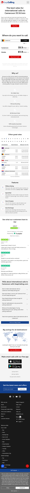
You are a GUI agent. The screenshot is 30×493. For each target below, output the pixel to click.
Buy (3, 430)
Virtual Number (5, 444)
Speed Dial (8, 193)
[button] (28, 2)
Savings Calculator (6, 446)
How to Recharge (6, 465)
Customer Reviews (5, 418)
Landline (4, 150)
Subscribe (22, 389)
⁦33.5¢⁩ (16, 156)
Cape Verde (7, 165)
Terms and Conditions (6, 411)
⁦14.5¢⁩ (16, 151)
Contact (18, 407)
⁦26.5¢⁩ (16, 174)
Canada (6, 160)
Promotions (5, 460)
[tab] (2, 138)
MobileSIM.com (19, 414)
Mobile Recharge (5, 455)
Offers (3, 451)
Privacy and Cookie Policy (7, 409)
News (2, 416)
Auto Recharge (9, 208)
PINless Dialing (9, 186)
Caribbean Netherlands (10, 171)
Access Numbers (6, 439)
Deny (7, 488)
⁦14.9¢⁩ (16, 150)
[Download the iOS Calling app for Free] (15, 361)
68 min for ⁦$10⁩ (25, 151)
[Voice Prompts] (3, 202)
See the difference (15, 350)
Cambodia (7, 148)
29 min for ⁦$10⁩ (25, 156)
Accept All (22, 488)
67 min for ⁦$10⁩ (25, 150)
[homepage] (14, 2)
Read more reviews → (15, 236)
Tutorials (4, 448)
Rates (3, 432)
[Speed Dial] (3, 194)
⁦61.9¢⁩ (16, 158)
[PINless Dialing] (3, 187)
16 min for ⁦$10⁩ (25, 158)
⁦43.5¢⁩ (16, 168)
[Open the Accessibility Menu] (2, 466)
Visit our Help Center (15, 322)
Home (2, 404)
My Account (3, 407)
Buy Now (15, 26)
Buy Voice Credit (15, 57)
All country (4, 162)
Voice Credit (3, 427)
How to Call (5, 437)
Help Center (18, 404)
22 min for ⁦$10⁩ (25, 168)
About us (3, 414)
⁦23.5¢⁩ (16, 173)
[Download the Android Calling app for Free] (15, 366)
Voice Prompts (9, 201)
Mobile (3, 151)
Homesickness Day (6, 453)
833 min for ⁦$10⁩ (24, 162)
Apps (3, 441)
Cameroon (7, 154)
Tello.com (18, 411)
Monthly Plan (5, 434)
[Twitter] (13, 396)
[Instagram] (20, 396)
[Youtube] (17, 396)
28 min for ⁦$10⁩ (25, 167)
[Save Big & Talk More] (15, 337)
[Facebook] (10, 396)
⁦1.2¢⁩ (17, 162)
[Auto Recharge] (3, 209)
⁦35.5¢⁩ (16, 167)
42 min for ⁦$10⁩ (25, 173)
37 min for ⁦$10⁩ (25, 174)
